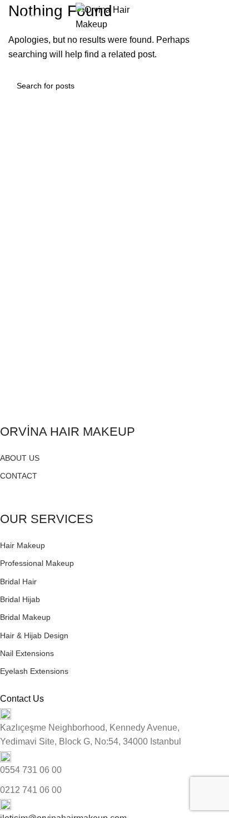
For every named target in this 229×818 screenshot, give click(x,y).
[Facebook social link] (6, 489)
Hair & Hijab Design (34, 635)
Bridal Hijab (20, 599)
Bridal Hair (18, 581)
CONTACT (18, 475)
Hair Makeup (22, 545)
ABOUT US (19, 458)
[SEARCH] (208, 85)
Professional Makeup (37, 563)
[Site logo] (114, 16)
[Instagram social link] (19, 489)
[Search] (217, 17)
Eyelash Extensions (34, 671)
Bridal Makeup (25, 617)
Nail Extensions (27, 653)
